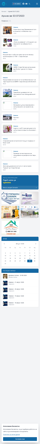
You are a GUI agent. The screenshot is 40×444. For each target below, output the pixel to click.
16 (34, 255)
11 (10, 255)
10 (5, 255)
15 (29, 255)
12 (15, 255)
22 (29, 258)
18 (10, 258)
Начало (3, 11)
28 (24, 261)
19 (15, 258)
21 (24, 258)
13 (20, 255)
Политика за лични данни (11, 434)
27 (20, 261)
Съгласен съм (20, 439)
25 (10, 261)
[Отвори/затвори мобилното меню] (37, 3)
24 (5, 261)
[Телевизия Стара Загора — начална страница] (4, 4)
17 (5, 258)
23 (34, 258)
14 (24, 255)
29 (29, 261)
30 (34, 261)
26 (15, 261)
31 (5, 263)
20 (20, 258)
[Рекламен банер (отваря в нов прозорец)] (10, 198)
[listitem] (16, 3)
